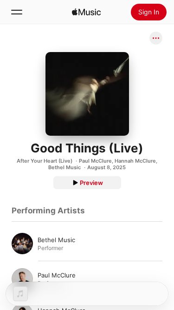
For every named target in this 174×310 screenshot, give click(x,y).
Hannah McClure (135, 161)
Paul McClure (95, 161)
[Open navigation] (16, 12)
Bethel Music (64, 167)
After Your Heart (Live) (44, 161)
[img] (86, 12)
